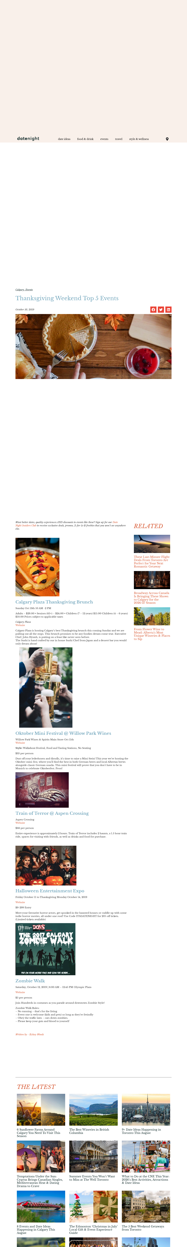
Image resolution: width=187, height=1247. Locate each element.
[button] (153, 310)
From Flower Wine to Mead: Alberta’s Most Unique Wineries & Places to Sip (152, 634)
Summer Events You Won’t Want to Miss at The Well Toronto (92, 1178)
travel (118, 139)
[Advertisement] (71, 1058)
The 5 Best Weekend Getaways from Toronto (143, 1228)
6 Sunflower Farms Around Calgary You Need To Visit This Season (38, 1133)
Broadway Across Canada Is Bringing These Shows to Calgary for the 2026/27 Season (151, 597)
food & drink (85, 139)
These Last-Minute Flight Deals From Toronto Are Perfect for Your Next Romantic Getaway (152, 561)
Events (29, 289)
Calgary (19, 289)
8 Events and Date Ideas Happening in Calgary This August (36, 1230)
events (104, 139)
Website (20, 625)
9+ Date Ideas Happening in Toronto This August (141, 1131)
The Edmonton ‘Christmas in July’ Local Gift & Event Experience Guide (93, 1230)
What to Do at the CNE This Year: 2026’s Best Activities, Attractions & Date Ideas (145, 1179)
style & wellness (139, 139)
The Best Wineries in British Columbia (89, 1131)
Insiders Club (29, 525)
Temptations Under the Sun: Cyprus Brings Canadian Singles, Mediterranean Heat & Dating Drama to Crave (40, 1181)
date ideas (64, 139)
